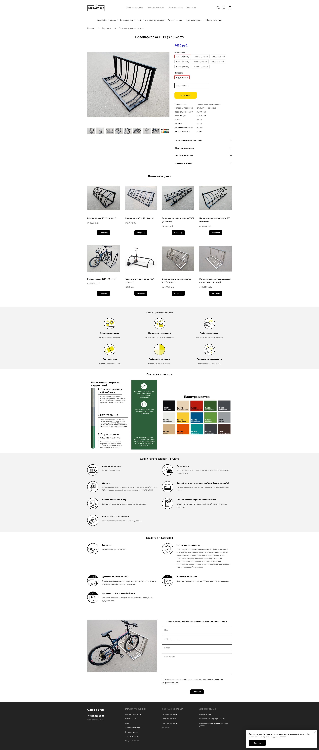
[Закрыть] (315, 732)
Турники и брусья (194, 19)
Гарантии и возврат (155, 7)
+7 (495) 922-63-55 (95, 716)
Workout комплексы (106, 19)
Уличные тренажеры (154, 19)
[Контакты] (224, 7)
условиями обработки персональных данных (195, 679)
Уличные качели (175, 19)
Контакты (191, 7)
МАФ (138, 19)
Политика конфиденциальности (212, 718)
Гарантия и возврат (184, 163)
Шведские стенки (214, 19)
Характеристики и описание (188, 140)
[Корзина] (230, 7)
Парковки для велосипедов (131, 28)
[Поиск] (218, 7)
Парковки (106, 28)
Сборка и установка (184, 148)
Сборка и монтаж (169, 718)
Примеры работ (175, 7)
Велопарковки (126, 19)
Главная (90, 28)
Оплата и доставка (134, 7)
